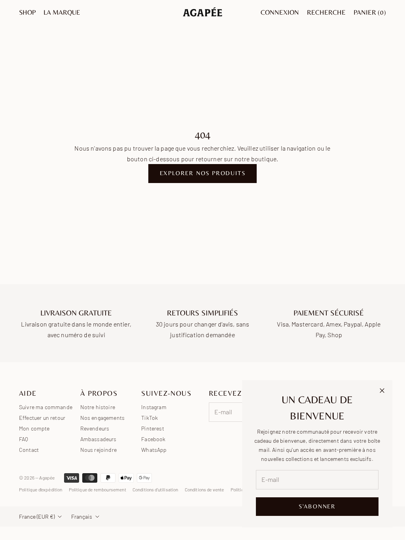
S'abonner (317, 506)
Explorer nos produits (203, 173)
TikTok (149, 417)
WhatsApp (154, 449)
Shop (27, 12)
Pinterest (152, 428)
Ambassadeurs (98, 439)
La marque (62, 12)
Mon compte (34, 428)
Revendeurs (95, 428)
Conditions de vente (204, 489)
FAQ (23, 439)
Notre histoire (97, 407)
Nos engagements (102, 417)
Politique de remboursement (97, 489)
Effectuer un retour (42, 417)
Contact (29, 449)
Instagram (153, 407)
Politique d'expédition (40, 489)
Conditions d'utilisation (155, 489)
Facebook (153, 439)
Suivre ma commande (45, 407)
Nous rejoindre (98, 449)
